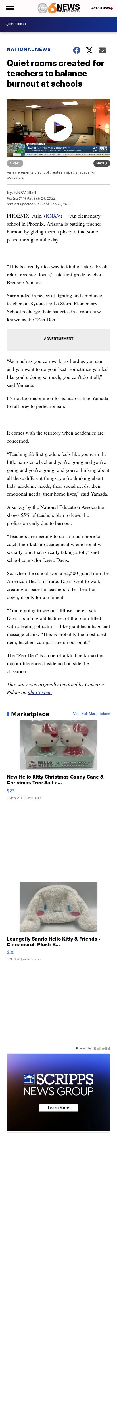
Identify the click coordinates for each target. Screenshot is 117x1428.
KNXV (53, 215)
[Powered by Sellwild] (102, 1049)
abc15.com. (40, 692)
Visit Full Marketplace (91, 714)
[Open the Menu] (9, 8)
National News (29, 49)
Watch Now (100, 8)
